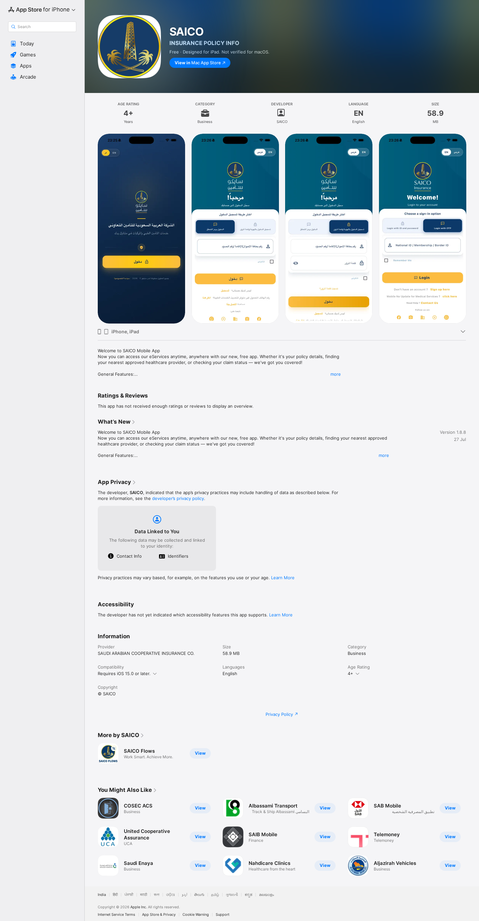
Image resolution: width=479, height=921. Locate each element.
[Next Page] (472, 228)
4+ (350, 673)
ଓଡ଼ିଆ (170, 895)
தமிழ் (215, 895)
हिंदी (115, 895)
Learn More (283, 577)
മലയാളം (266, 895)
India (102, 895)
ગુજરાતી (232, 895)
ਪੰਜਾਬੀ (128, 895)
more (335, 374)
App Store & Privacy (159, 914)
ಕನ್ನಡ (248, 895)
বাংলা (156, 895)
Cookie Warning (195, 914)
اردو (184, 895)
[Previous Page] (91, 228)
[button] (42, 44)
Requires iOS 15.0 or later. (124, 673)
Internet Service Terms (116, 914)
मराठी (143, 895)
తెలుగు (199, 895)
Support (222, 914)
